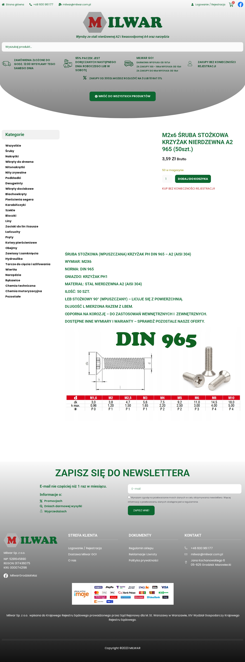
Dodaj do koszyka (193, 179)
